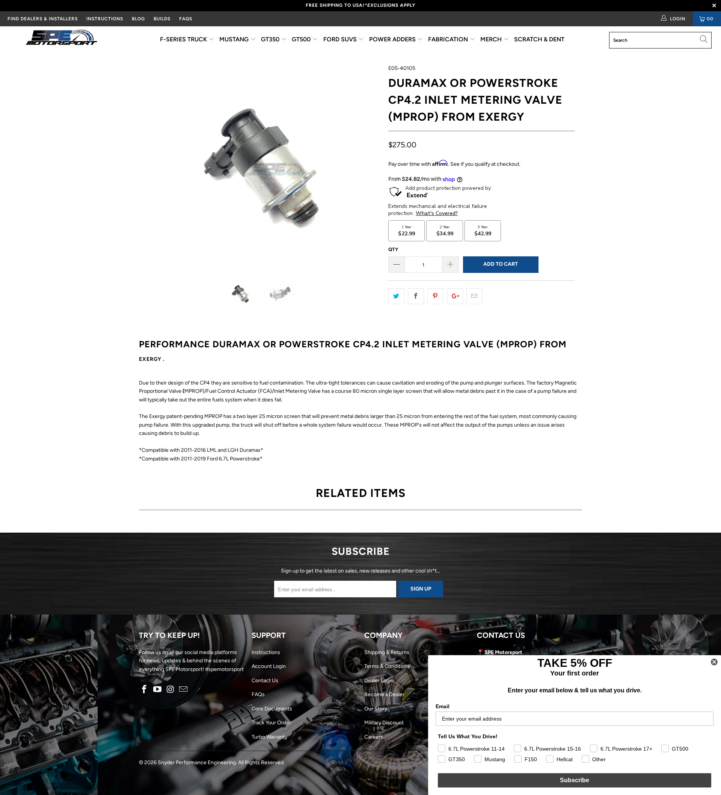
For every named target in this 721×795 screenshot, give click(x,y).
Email (442, 706)
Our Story (375, 709)
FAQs (185, 18)
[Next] (367, 165)
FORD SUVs (340, 39)
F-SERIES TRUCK (184, 39)
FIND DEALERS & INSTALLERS (43, 18)
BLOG (138, 18)
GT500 (302, 39)
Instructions (266, 652)
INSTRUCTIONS (104, 18)
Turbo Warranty (269, 737)
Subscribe (574, 780)
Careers (373, 737)
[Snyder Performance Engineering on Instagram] (170, 690)
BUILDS (162, 18)
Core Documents (272, 709)
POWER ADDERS (393, 39)
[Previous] (152, 165)
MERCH (491, 39)
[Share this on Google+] (455, 296)
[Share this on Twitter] (396, 296)
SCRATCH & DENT (539, 39)
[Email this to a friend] (474, 296)
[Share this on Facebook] (416, 296)
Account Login (269, 666)
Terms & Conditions (387, 666)
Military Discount (384, 722)
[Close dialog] (714, 662)
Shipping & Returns (386, 652)
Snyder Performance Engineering (197, 762)
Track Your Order (271, 722)
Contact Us (265, 680)
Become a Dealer (384, 694)
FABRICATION (448, 39)
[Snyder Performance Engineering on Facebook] (144, 690)
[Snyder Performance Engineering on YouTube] (157, 690)
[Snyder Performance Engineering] (61, 38)
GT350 (271, 39)
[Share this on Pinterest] (435, 296)
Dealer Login (379, 680)
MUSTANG (234, 39)
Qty (393, 249)
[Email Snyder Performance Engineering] (183, 690)
